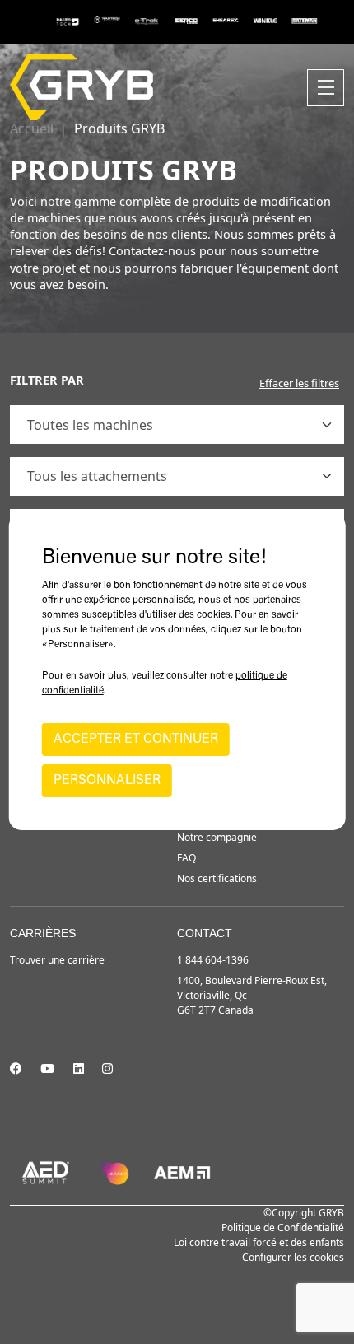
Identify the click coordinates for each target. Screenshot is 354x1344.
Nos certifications (217, 878)
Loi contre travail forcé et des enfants (259, 1242)
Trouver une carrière (57, 960)
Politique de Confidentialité (282, 1227)
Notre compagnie (217, 837)
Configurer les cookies (293, 1257)
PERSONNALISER (107, 780)
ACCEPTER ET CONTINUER (136, 739)
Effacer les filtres (299, 383)
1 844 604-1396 (213, 960)
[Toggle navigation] (325, 87)
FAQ (186, 858)
